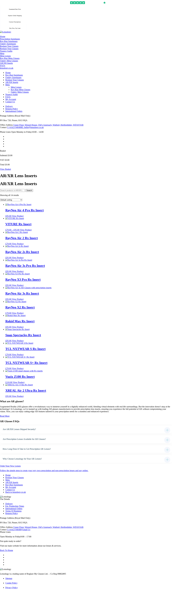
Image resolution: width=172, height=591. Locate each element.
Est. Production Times (14, 506)
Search (29, 190)
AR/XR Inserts (11, 482)
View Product (18, 216)
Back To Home (6, 550)
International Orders (13, 508)
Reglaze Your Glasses (14, 477)
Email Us (26, 529)
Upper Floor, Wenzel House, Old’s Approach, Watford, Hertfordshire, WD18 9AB (48, 125)
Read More (5, 416)
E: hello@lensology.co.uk (33, 127)
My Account (10, 487)
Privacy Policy (11, 587)
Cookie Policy (11, 583)
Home (8, 475)
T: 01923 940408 (14, 127)
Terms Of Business (13, 511)
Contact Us (10, 490)
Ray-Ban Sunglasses (14, 485)
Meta (7, 480)
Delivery (9, 504)
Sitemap (8, 578)
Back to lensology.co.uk (15, 492)
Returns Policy (11, 513)
